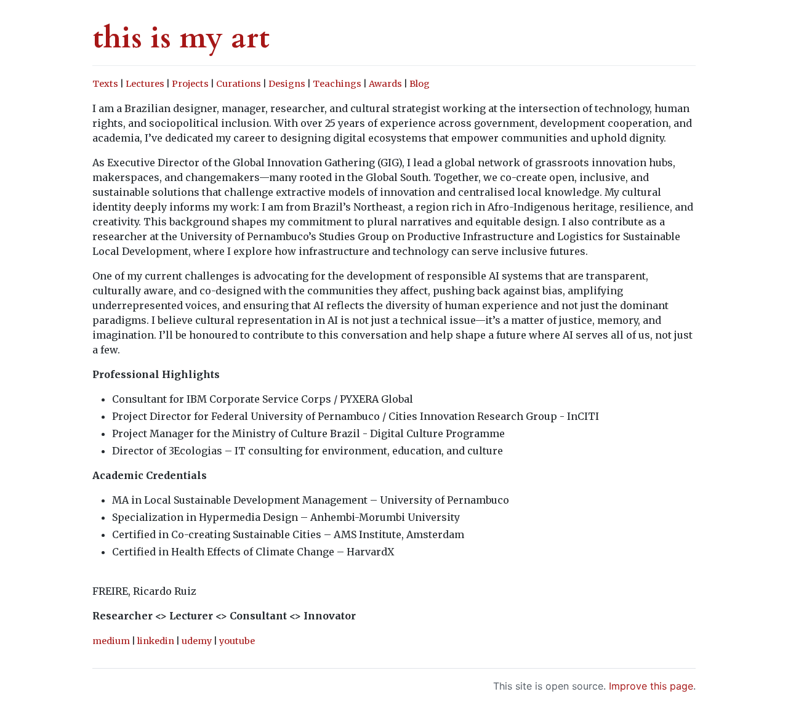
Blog (419, 83)
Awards (385, 83)
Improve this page (651, 686)
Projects (190, 83)
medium (111, 641)
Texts (105, 83)
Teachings (337, 83)
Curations (238, 83)
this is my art (181, 38)
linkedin (155, 641)
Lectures (145, 83)
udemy (197, 641)
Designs (286, 83)
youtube (237, 641)
